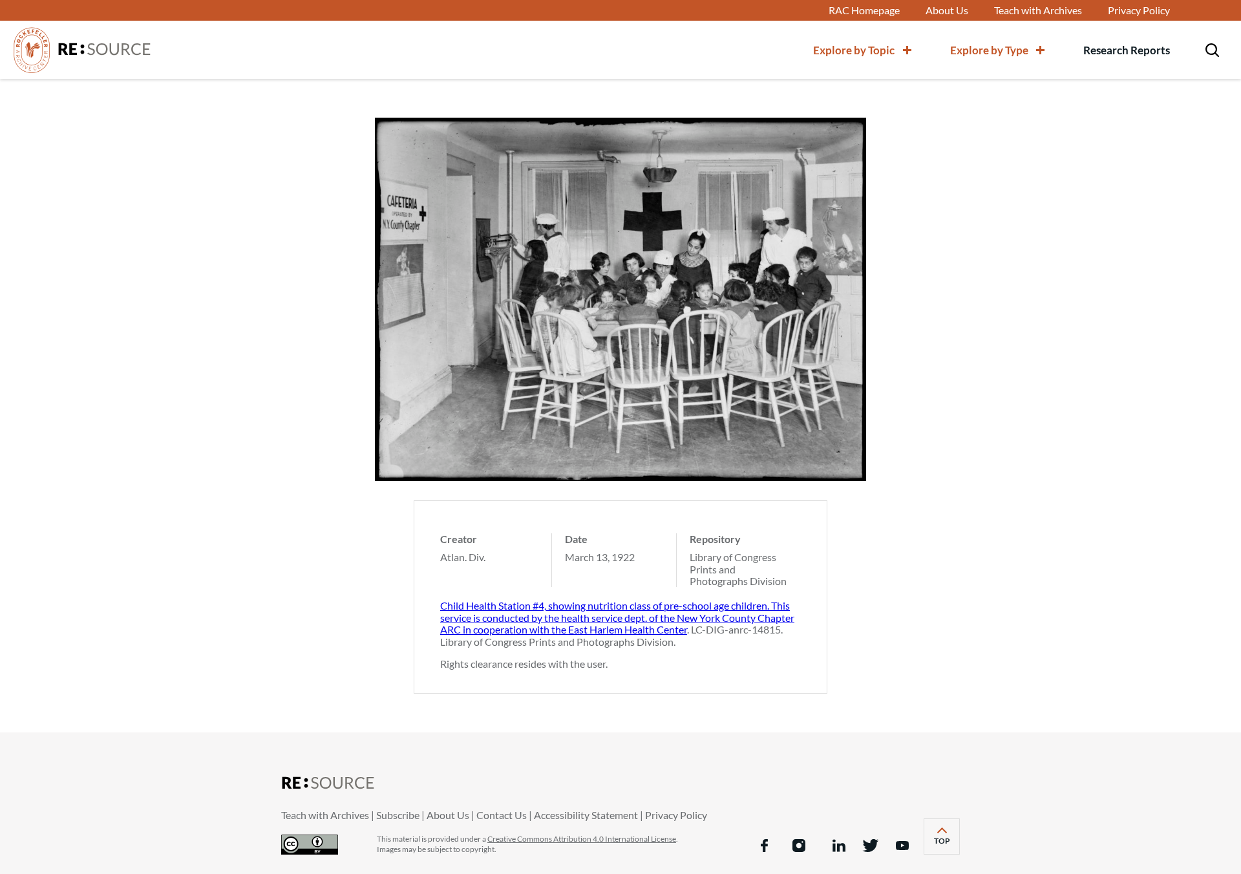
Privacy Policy (1139, 10)
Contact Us (501, 815)
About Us (947, 10)
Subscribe (397, 815)
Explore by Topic (854, 50)
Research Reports (1126, 50)
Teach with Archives (1038, 10)
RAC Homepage (864, 10)
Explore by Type (989, 50)
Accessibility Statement (586, 815)
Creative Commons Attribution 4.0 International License (581, 839)
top (947, 844)
